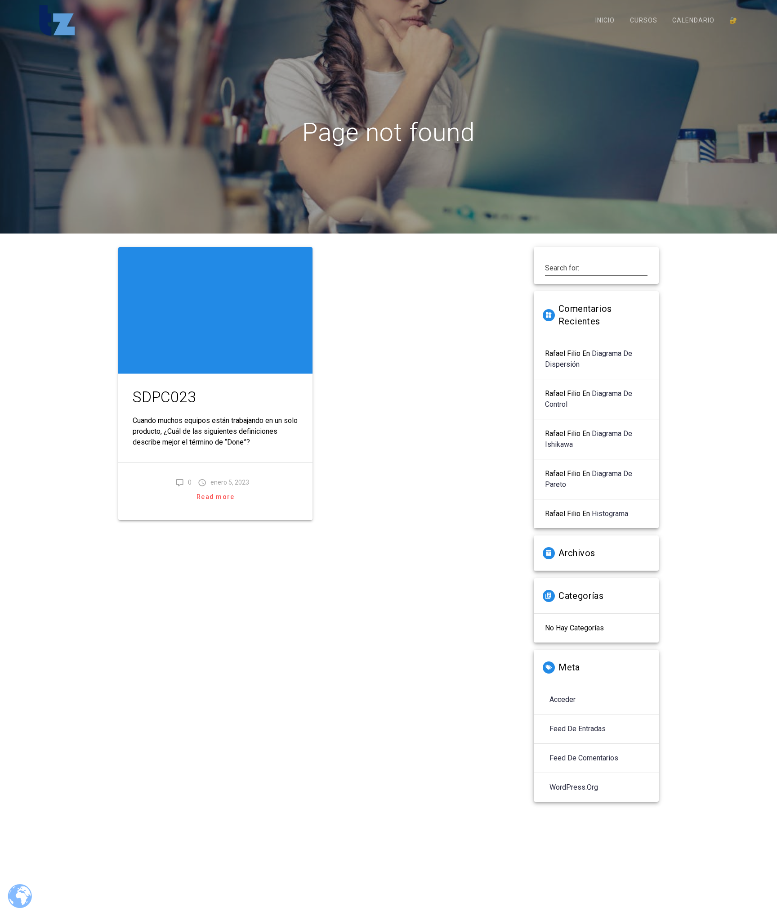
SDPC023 (164, 397)
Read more (215, 496)
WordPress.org (573, 787)
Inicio (605, 20)
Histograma (610, 513)
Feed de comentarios (583, 758)
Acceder (562, 699)
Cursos (643, 20)
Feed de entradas (577, 728)
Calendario (693, 20)
